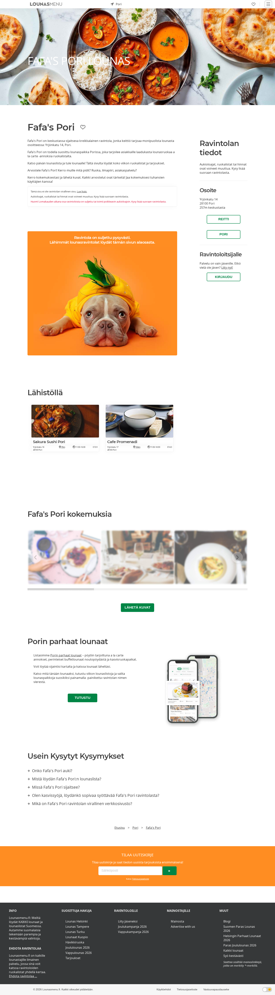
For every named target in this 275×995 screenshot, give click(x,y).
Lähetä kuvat (137, 607)
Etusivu (119, 828)
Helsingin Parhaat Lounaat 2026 (242, 938)
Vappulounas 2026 (78, 953)
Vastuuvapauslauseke (216, 989)
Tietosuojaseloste (140, 878)
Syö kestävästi (233, 956)
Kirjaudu (223, 277)
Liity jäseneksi (128, 921)
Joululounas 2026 (77, 947)
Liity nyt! (227, 267)
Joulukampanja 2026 (132, 927)
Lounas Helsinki (76, 921)
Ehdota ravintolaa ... (23, 976)
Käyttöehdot (164, 989)
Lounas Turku (75, 932)
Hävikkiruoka (74, 942)
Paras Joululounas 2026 (239, 945)
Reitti (223, 219)
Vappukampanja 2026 (133, 932)
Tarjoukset (72, 958)
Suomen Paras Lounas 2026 (239, 929)
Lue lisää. (82, 191)
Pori (223, 234)
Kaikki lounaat (233, 950)
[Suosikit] (253, 4)
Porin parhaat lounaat (66, 655)
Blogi (226, 921)
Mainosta (177, 921)
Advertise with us (183, 927)
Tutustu (82, 698)
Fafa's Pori (153, 828)
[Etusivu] (46, 4)
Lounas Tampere (77, 927)
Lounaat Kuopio (76, 937)
